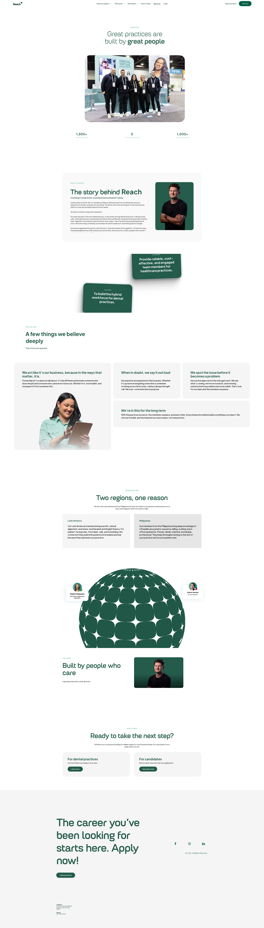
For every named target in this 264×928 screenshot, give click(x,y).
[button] (75, 769)
